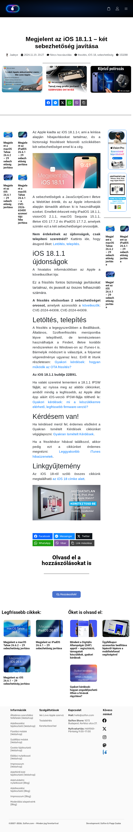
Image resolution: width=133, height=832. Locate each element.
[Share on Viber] (77, 103)
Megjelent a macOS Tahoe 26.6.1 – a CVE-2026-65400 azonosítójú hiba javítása (22, 204)
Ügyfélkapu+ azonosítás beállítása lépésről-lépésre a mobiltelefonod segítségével (114, 648)
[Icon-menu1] (126, 8)
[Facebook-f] (104, 720)
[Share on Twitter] (62, 103)
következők (91, 305)
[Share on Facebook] (48, 103)
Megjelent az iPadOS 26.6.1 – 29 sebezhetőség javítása (22, 153)
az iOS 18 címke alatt (68, 479)
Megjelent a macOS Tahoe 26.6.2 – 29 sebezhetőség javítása (8, 155)
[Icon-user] (117, 8)
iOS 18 (92, 54)
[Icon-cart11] (108, 8)
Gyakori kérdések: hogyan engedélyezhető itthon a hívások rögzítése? (83, 691)
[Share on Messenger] (55, 103)
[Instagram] (104, 737)
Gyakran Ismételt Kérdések (73, 434)
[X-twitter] (104, 729)
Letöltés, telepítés (66, 244)
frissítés (82, 54)
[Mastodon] (104, 745)
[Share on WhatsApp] (69, 103)
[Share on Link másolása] (84, 103)
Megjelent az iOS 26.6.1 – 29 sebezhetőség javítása (8, 196)
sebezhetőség (105, 54)
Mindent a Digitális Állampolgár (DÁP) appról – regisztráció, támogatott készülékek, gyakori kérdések (82, 650)
